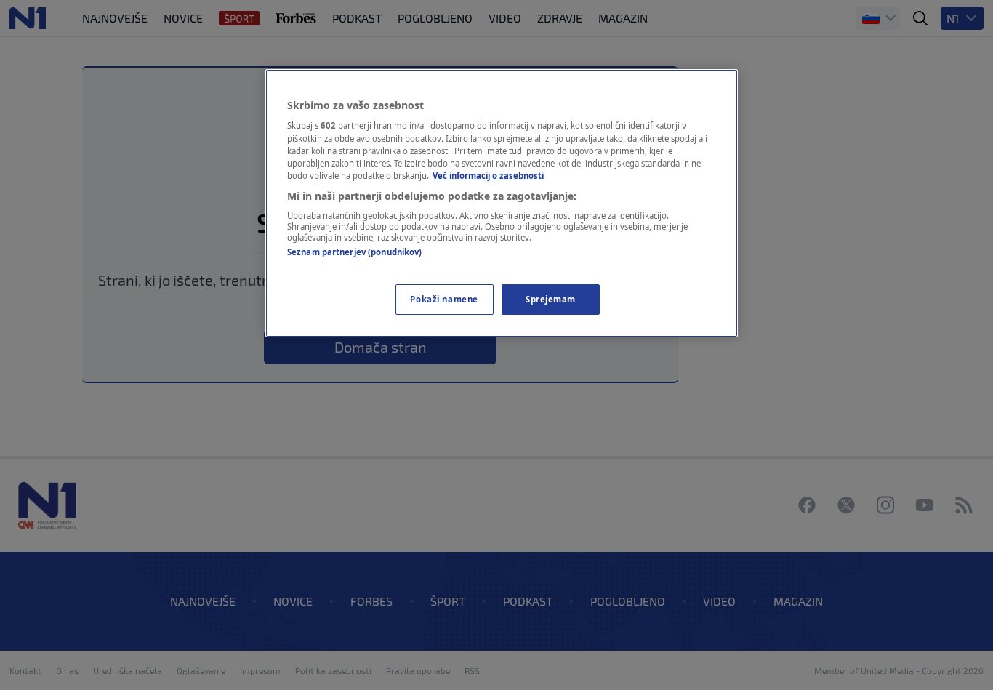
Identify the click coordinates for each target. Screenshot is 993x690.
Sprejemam (551, 299)
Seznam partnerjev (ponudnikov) (354, 251)
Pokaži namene (444, 299)
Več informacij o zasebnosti (488, 175)
